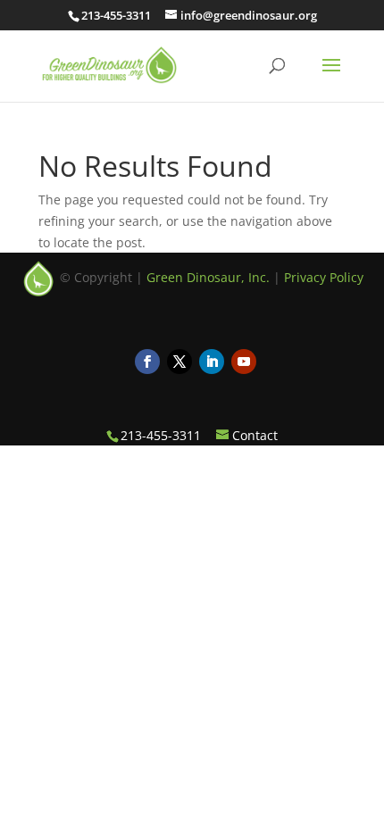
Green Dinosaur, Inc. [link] (208, 277)
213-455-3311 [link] (116, 15)
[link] (109, 63)
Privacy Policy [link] (323, 277)
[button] (331, 77)
